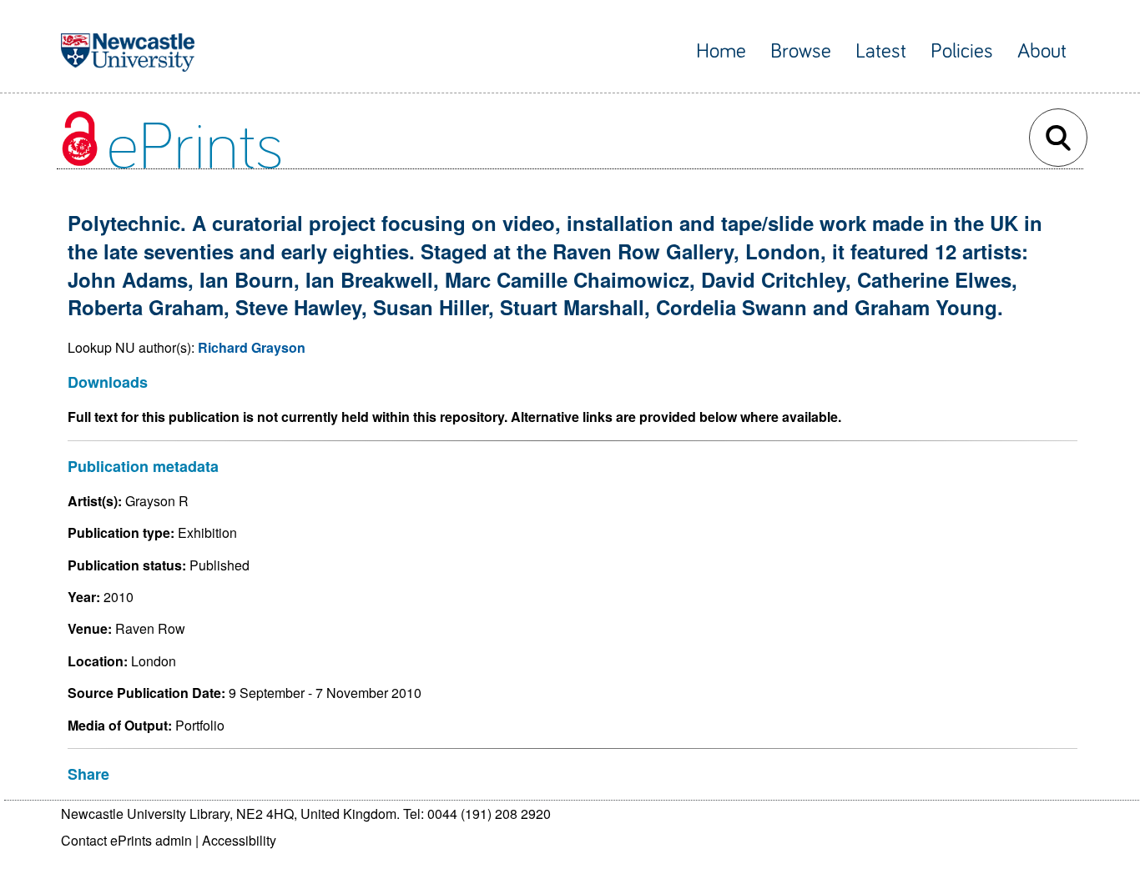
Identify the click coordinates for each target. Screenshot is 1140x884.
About (1042, 51)
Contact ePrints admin (126, 840)
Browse (800, 51)
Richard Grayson (251, 347)
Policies (962, 51)
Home (721, 51)
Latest (880, 51)
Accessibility (239, 840)
